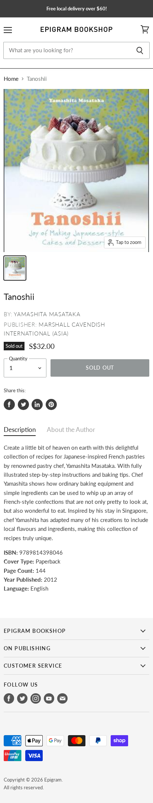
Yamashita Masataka (47, 314)
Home (11, 79)
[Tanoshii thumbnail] (15, 268)
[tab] (20, 431)
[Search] (140, 50)
